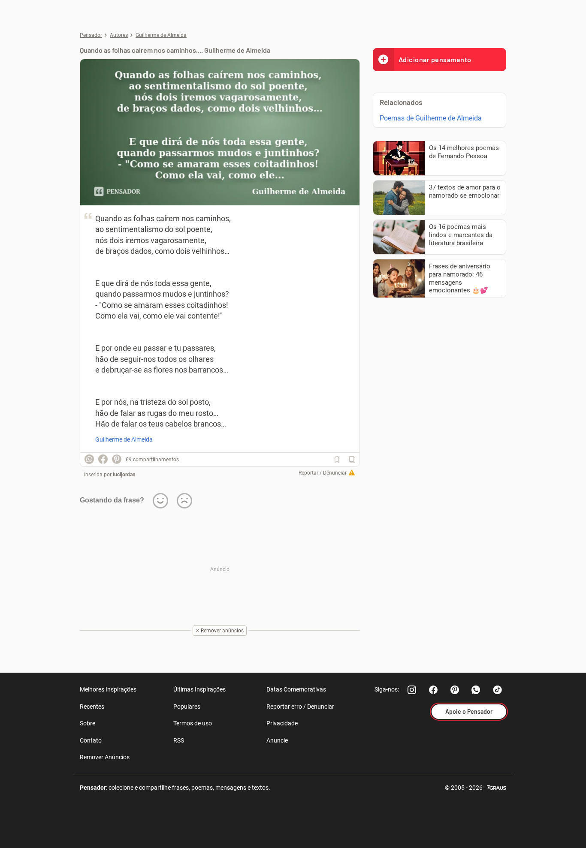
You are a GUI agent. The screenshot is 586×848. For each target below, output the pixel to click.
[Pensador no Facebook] (433, 689)
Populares (186, 706)
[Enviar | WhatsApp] (89, 459)
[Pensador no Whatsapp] (476, 689)
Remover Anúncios (105, 757)
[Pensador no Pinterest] (454, 689)
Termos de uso (192, 723)
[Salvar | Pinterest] (116, 459)
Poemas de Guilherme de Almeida (431, 118)
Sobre (87, 723)
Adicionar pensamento (435, 59)
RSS (178, 740)
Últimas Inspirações (199, 689)
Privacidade (282, 723)
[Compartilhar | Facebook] (103, 459)
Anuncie (277, 740)
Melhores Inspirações (108, 689)
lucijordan (124, 475)
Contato (91, 740)
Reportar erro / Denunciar (300, 706)
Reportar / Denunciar (323, 473)
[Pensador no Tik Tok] (497, 689)
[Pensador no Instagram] (411, 689)
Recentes (92, 706)
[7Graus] (496, 787)
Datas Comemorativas (296, 689)
